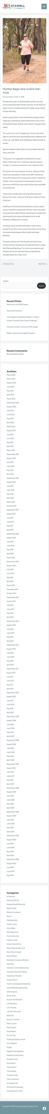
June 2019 (10, 466)
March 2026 (11, 375)
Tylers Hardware (13, 1079)
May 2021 (10, 442)
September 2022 (13, 402)
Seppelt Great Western (15, 1051)
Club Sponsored (12, 932)
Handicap (10, 964)
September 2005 (13, 812)
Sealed (9, 1047)
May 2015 (10, 577)
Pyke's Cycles (12, 1023)
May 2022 (10, 418)
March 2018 (11, 502)
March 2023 (11, 398)
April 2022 (10, 422)
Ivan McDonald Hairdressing (17, 988)
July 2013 (10, 629)
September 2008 (13, 740)
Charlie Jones (12, 924)
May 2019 (10, 470)
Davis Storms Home (14, 311)
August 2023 (11, 383)
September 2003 (13, 859)
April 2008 (10, 760)
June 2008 (10, 752)
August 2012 (11, 649)
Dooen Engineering (14, 944)
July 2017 (10, 518)
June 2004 (11, 847)
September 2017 (13, 510)
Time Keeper (11, 1071)
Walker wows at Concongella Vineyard (21, 333)
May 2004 (10, 851)
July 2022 (10, 410)
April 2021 (10, 446)
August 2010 (11, 696)
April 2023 (10, 395)
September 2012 (13, 645)
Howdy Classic (12, 980)
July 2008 (10, 748)
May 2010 (10, 708)
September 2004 (13, 835)
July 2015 (10, 569)
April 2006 (10, 808)
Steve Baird (11, 1063)
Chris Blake (11, 928)
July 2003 (10, 867)
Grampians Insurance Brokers (18, 960)
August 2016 (11, 537)
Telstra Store (11, 1067)
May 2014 (10, 613)
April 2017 (10, 530)
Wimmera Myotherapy (15, 1087)
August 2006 (11, 792)
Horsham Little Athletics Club (18, 968)
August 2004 (11, 839)
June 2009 (10, 728)
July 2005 (10, 820)
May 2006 (10, 804)
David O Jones (12, 940)
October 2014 (11, 593)
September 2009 (13, 716)
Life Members (12, 1003)
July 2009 (10, 724)
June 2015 (10, 573)
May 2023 (10, 391)
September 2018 (13, 478)
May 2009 (10, 732)
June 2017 (10, 522)
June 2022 (10, 414)
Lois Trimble (11, 1007)
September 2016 (13, 534)
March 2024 (11, 379)
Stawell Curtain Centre (15, 1055)
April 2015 (10, 581)
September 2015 (13, 561)
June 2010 (10, 704)
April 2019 (10, 474)
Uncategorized (12, 1083)
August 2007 (11, 768)
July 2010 (10, 700)
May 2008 (10, 756)
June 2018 (10, 490)
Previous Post (7, 264)
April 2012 (10, 665)
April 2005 (10, 831)
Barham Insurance (13, 912)
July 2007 (10, 772)
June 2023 (10, 387)
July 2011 (10, 677)
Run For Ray (11, 1035)
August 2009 (11, 720)
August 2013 (11, 625)
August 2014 (11, 601)
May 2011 (10, 684)
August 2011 (11, 673)
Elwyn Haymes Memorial (16, 948)
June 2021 (10, 438)
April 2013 (10, 641)
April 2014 (10, 617)
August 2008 (11, 744)
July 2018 (10, 486)
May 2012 (10, 661)
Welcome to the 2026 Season (17, 304)
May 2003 (10, 875)
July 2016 (10, 541)
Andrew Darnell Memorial (16, 904)
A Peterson (11, 896)
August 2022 (11, 406)
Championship (12, 920)
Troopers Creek (12, 1075)
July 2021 (10, 434)
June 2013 (10, 633)
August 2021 (11, 430)
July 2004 (10, 843)
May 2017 (10, 526)
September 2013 (13, 621)
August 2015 (11, 565)
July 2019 (10, 462)
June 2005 (10, 823)
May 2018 (10, 494)
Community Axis (13, 936)
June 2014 (10, 609)
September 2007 (13, 764)
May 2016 (10, 549)
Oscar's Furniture (13, 1019)
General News (12, 956)
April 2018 (10, 498)
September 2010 (13, 692)
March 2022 (11, 426)
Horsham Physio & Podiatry (17, 972)
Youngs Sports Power (15, 1091)
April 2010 (10, 712)
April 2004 (10, 855)
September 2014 (13, 597)
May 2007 (10, 780)
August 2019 (11, 458)
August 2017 (11, 514)
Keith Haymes (12, 992)
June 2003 (10, 871)
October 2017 (11, 506)
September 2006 (13, 788)
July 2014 (10, 605)
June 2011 (10, 680)
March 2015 (11, 585)
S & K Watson (12, 1043)
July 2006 (10, 796)
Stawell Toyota (12, 1059)
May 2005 (10, 827)
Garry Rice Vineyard (14, 952)
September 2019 (13, 454)
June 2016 (10, 545)
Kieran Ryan (11, 995)
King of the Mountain (14, 999)
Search (5, 281)
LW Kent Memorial (14, 1011)
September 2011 (12, 669)
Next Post (43, 264)
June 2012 (10, 657)
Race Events (11, 1027)
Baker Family (11, 908)
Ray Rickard (11, 1031)
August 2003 (11, 863)
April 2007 (10, 784)
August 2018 (11, 482)
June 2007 (10, 776)
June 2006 (10, 800)
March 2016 (11, 557)
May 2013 (10, 637)
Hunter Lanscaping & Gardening (18, 984)
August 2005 (11, 816)
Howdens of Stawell (14, 976)
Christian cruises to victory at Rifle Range (22, 327)
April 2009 (10, 736)
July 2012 (10, 653)
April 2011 (10, 688)
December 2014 (12, 589)
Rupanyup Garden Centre (16, 1039)
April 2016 (10, 553)
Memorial (10, 1015)
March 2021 (11, 450)
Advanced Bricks (13, 900)
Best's (9, 916)
